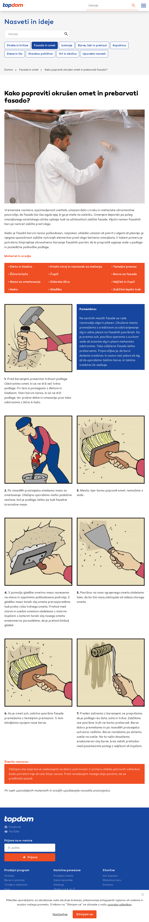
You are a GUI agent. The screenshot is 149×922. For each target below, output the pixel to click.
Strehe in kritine (17, 45)
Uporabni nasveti (94, 53)
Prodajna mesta (63, 875)
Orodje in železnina (15, 884)
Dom (7, 889)
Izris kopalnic (110, 875)
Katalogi (59, 884)
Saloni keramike (63, 880)
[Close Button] (142, 894)
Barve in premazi (14, 880)
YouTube (14, 831)
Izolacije (66, 45)
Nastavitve (60, 914)
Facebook (15, 827)
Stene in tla (14, 53)
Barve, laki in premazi (92, 45)
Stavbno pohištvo (40, 53)
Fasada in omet (44, 45)
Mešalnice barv (112, 880)
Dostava (108, 884)
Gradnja (9, 875)
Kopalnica (119, 45)
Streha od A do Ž (64, 889)
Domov (8, 69)
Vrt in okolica (68, 53)
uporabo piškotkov (120, 904)
